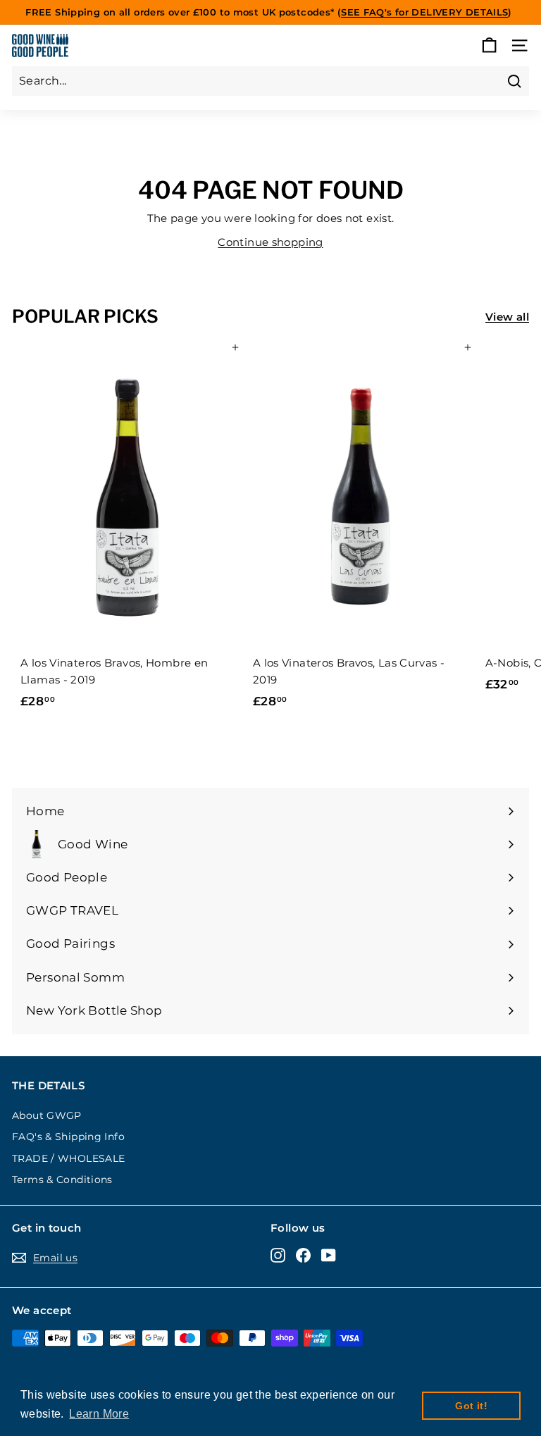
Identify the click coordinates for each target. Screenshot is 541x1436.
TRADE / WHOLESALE (68, 1158)
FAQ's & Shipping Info (68, 1136)
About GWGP (47, 1115)
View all (507, 316)
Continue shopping (270, 242)
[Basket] (489, 45)
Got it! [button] (471, 1405)
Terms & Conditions (62, 1179)
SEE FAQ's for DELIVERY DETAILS (424, 12)
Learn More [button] (99, 1414)
